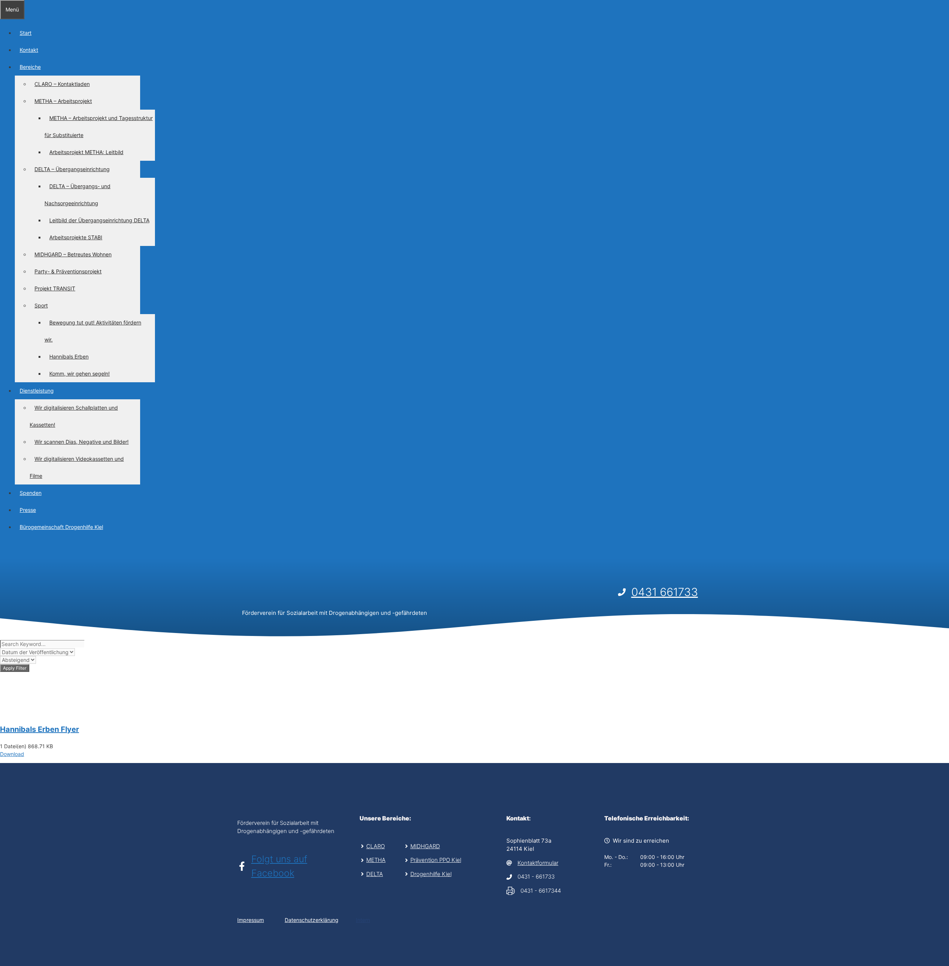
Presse (28, 510)
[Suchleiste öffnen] (5, 549)
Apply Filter (14, 668)
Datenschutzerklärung (311, 920)
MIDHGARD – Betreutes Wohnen (73, 254)
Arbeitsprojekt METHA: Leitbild (86, 152)
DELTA (374, 873)
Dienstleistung (37, 390)
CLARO (375, 846)
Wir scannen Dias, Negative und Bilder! (81, 442)
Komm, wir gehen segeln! (79, 373)
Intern (363, 920)
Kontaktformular (538, 862)
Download (12, 754)
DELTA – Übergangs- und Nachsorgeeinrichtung (77, 194)
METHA (376, 859)
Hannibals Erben (69, 356)
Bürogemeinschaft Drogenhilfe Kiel (61, 527)
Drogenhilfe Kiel (431, 873)
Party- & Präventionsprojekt (68, 271)
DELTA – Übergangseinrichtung (72, 169)
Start (26, 33)
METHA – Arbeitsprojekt (63, 101)
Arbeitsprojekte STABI (75, 237)
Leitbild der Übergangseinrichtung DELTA (99, 220)
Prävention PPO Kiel (435, 859)
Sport (41, 305)
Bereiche (30, 67)
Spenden (31, 493)
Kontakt (29, 50)
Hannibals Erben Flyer (39, 729)
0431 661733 (664, 592)
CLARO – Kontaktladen (62, 84)
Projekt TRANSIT (54, 288)
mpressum (251, 920)
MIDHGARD (425, 846)
